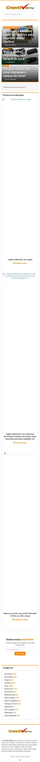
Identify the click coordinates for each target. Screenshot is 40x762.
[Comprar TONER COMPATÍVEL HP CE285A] (20, 268)
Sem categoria (9, 709)
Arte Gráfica (8, 677)
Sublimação (8, 712)
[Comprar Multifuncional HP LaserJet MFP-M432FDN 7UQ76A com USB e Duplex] (20, 624)
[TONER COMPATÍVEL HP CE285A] (20, 178)
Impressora (8, 688)
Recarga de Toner (10, 703)
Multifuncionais (9, 694)
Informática (8, 691)
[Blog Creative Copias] (20, 6)
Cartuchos (8, 683)
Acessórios (8, 674)
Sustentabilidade (10, 715)
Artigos (7, 680)
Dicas (6, 686)
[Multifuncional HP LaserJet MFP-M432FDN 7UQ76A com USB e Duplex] (20, 532)
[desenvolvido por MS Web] (20, 760)
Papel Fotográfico (10, 700)
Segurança (8, 706)
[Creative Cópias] (20, 730)
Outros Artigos (9, 697)
